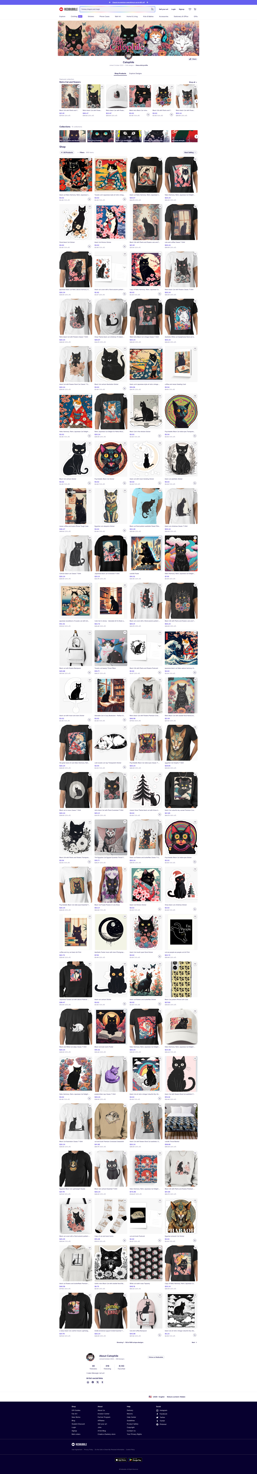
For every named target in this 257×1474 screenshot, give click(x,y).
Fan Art (74, 1414)
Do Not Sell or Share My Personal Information (109, 1449)
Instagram (163, 1410)
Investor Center (103, 1414)
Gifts (196, 16)
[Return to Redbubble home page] (68, 9)
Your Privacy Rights (134, 1434)
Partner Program (104, 1417)
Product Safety (132, 1424)
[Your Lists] (190, 9)
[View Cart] (195, 9)
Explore (62, 16)
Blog (73, 1421)
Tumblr (162, 1421)
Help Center (131, 1417)
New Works (76, 1417)
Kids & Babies (148, 16)
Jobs (99, 1427)
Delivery (130, 1410)
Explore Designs (135, 73)
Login (74, 1427)
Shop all (192, 82)
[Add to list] (78, 86)
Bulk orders (76, 1434)
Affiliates (101, 1421)
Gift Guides (76, 1410)
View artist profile (142, 65)
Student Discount (78, 1424)
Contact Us (131, 1431)
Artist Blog (102, 1431)
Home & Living (132, 16)
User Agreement (77, 1449)
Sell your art (102, 1424)
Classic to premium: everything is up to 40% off (128, 2)
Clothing (76, 16)
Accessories (163, 16)
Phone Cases (104, 16)
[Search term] (152, 9)
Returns (130, 1414)
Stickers (91, 16)
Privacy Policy (88, 1449)
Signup (74, 1431)
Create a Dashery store (106, 1434)
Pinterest (163, 1424)
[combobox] (117, 9)
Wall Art (118, 16)
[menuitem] (62, 16)
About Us (101, 1410)
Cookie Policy (130, 1449)
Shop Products (120, 73)
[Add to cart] (148, 114)
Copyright (131, 1427)
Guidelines (131, 1421)
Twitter (162, 1417)
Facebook (163, 1414)
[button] (128, 2)
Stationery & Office (181, 16)
